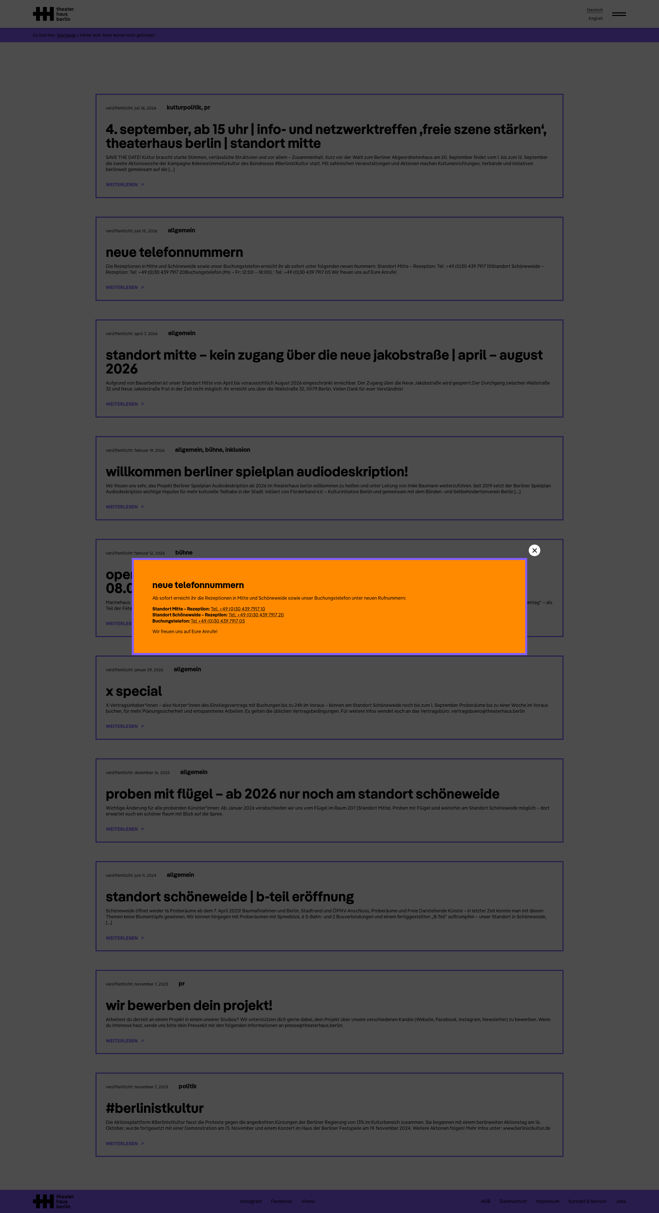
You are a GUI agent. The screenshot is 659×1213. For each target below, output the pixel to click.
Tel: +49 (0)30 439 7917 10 (238, 609)
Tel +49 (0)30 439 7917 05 (218, 621)
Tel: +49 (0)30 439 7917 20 (256, 615)
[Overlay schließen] (534, 550)
